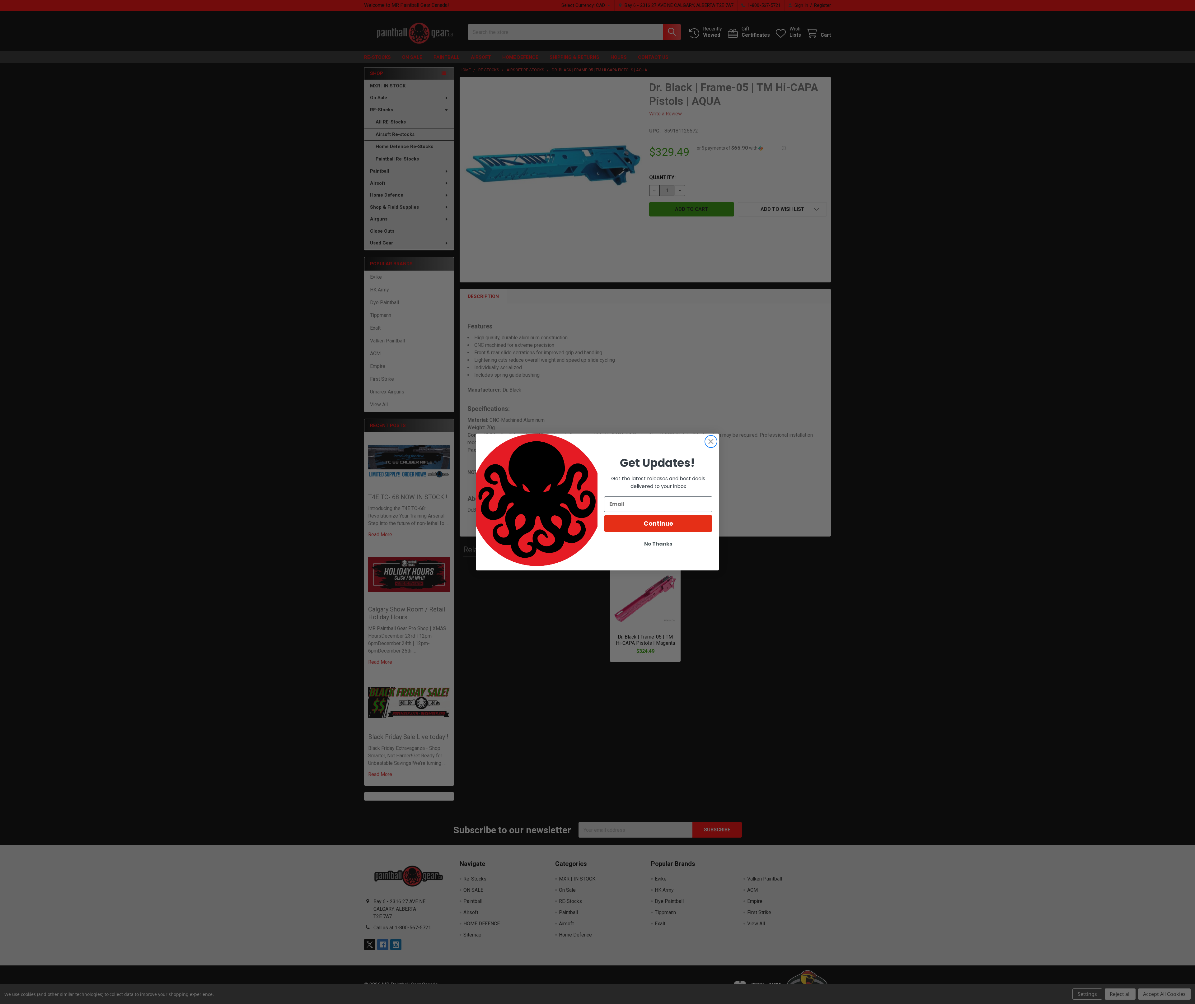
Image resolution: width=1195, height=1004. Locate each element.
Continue (658, 523)
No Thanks (658, 543)
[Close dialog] (710, 441)
